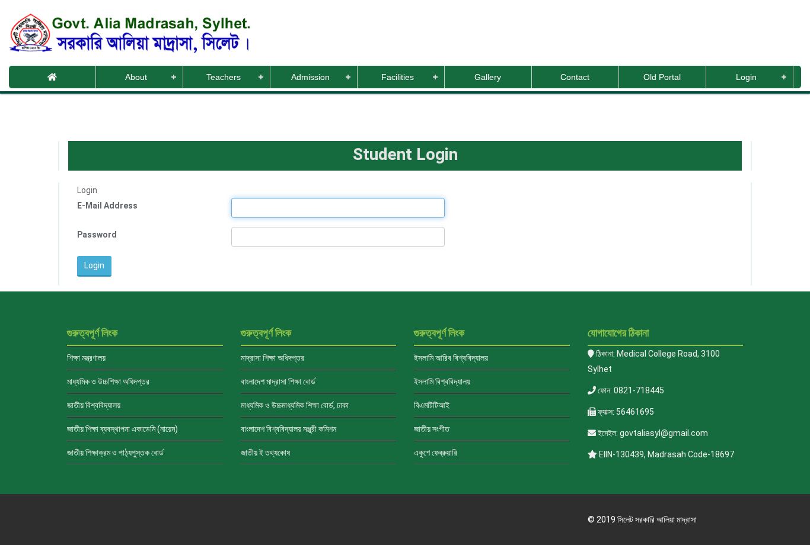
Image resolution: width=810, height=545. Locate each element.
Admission (310, 77)
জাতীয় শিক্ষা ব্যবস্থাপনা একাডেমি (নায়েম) (122, 429)
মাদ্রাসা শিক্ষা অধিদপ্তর (272, 358)
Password (97, 234)
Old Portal (662, 77)
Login (746, 77)
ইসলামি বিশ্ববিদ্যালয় (442, 381)
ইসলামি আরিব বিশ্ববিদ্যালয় (451, 358)
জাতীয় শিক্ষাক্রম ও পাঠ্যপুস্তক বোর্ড (115, 452)
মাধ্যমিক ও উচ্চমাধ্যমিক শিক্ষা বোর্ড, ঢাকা (295, 405)
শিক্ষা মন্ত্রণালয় (86, 358)
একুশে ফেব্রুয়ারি (435, 452)
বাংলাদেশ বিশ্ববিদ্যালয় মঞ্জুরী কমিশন (288, 429)
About (136, 77)
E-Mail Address (107, 205)
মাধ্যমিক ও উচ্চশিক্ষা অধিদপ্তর (108, 381)
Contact (574, 77)
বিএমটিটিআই (431, 405)
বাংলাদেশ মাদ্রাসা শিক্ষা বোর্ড (278, 381)
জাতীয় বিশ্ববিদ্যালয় (93, 405)
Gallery (487, 77)
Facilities (397, 77)
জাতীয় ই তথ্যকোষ (265, 452)
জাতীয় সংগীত (431, 429)
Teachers (223, 77)
